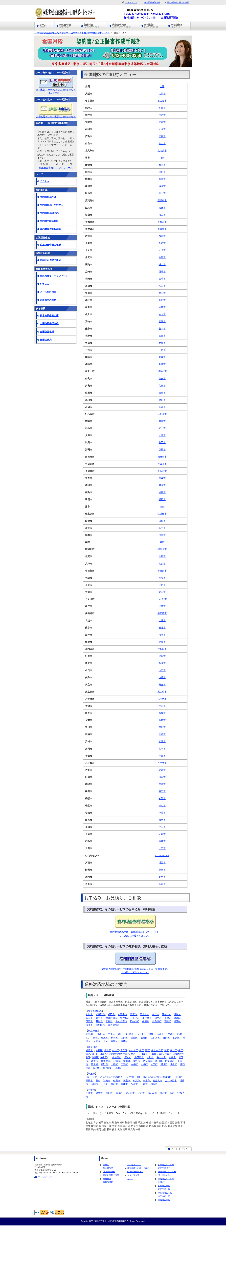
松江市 (162, 606)
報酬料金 (91, 25)
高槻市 (162, 385)
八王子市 (122, 1014)
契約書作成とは (48, 197)
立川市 (89, 1014)
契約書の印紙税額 (49, 221)
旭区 (166, 1050)
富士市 (162, 528)
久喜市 (162, 884)
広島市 (162, 136)
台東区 (166, 1037)
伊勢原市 (169, 1061)
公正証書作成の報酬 (50, 244)
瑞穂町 (167, 1021)
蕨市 (98, 1080)
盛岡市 (162, 485)
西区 (147, 1050)
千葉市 (89, 1093)
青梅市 (109, 1021)
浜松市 (162, 172)
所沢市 (136, 1080)
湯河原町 (108, 1067)
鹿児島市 (162, 200)
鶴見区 (99, 1050)
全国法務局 (46, 339)
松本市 (162, 535)
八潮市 (134, 1084)
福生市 (158, 1018)
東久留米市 (113, 1025)
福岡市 (162, 129)
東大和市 (124, 1018)
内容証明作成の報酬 (50, 260)
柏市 (172, 1093)
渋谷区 (170, 1034)
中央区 (111, 1034)
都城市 (162, 784)
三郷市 (144, 1084)
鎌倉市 (94, 1061)
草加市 (124, 1084)
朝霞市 (116, 1080)
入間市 (94, 1084)
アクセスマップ (45, 1177)
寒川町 (158, 1061)
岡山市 (162, 193)
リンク (130, 1179)
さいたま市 (91, 1077)
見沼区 (123, 1077)
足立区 (96, 1041)
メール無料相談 (48, 292)
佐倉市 (162, 770)
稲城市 (177, 1018)
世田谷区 (130, 1034)
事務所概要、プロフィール (54, 276)
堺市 (162, 157)
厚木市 (127, 1057)
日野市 (89, 1021)
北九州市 (162, 150)
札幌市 (162, 108)
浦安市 (99, 1093)
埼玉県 (91, 1073)
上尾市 (162, 585)
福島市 (162, 492)
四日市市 (162, 456)
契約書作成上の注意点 (51, 205)
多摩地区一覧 (164, 1185)
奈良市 (162, 378)
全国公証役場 (47, 331)
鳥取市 (162, 663)
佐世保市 (162, 513)
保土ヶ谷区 (157, 1050)
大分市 (162, 250)
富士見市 (157, 1080)
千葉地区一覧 (164, 1200)
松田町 (154, 1064)
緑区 (141, 1050)
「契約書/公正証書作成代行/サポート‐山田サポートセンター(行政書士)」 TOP (72, 33)
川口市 (178, 1077)
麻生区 (103, 1057)
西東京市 (144, 1014)
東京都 (89, 1034)
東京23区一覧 (164, 1189)
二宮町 (124, 1064)
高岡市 (162, 748)
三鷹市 (133, 1014)
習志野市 (130, 1093)
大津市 (162, 435)
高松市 (162, 300)
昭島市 (177, 1021)
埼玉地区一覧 (164, 1196)
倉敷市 (162, 243)
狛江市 (155, 1014)
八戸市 (162, 563)
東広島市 (162, 691)
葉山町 (126, 1061)
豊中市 (162, 328)
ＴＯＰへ (44, 181)
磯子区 (95, 1054)
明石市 (162, 499)
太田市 (162, 592)
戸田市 (89, 1080)
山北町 (173, 1064)
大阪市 (162, 93)
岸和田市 (162, 649)
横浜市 (89, 1050)
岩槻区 (166, 1077)
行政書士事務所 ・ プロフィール (56, 167)
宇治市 (162, 706)
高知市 (162, 407)
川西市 (162, 862)
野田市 (162, 869)
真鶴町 (118, 1067)
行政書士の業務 (48, 299)
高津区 (176, 1054)
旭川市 (162, 399)
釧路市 (162, 734)
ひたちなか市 (162, 855)
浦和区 (146, 1077)
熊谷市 (162, 627)
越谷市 (154, 1084)
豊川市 (162, 727)
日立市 (162, 684)
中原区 (168, 1054)
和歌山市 (162, 371)
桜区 (139, 1077)
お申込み (44, 283)
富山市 (162, 285)
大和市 (150, 1057)
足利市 (162, 876)
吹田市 (162, 392)
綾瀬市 (172, 1057)
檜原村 (145, 1021)
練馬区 (104, 1037)
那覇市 (162, 449)
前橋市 (162, 421)
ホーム (106, 1164)
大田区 (141, 1034)
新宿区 (114, 1037)
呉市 (162, 542)
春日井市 (162, 463)
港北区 (107, 1050)
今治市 (162, 812)
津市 (162, 506)
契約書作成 (108, 1168)
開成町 (163, 1064)
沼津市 (162, 634)
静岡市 (162, 186)
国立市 (177, 1014)
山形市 (162, 520)
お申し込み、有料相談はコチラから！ (56, 116)
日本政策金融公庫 (49, 315)
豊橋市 (162, 342)
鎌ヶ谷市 (152, 1093)
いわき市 (162, 414)
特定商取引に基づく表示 (138, 1168)
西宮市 (162, 236)
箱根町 (96, 1067)
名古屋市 (162, 100)
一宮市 (162, 350)
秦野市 (104, 1064)
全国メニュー (164, 1182)
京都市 (162, 122)
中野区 (94, 1037)
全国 (162, 86)
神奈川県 (92, 1047)
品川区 (161, 1034)
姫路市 (162, 207)
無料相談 (107, 1179)
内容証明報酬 (121, 25)
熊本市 (162, 179)
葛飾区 (144, 1037)
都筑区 (115, 1050)
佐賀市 (162, 556)
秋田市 (162, 442)
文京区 (176, 1037)
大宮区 (115, 1077)
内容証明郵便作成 (111, 1175)
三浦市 (116, 1061)
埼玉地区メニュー (166, 1175)
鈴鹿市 (162, 641)
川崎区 (154, 1054)
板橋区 (124, 1041)
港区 (120, 1034)
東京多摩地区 (95, 1011)
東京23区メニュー (166, 1168)
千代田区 (100, 1034)
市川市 (109, 1093)
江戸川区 (155, 1037)
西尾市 (162, 819)
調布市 (89, 1018)
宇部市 (162, 755)
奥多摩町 (156, 1021)
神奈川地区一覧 (165, 1193)
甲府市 (162, 656)
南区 (88, 1054)
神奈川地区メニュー (167, 1171)
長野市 (162, 335)
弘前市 (162, 720)
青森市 (162, 478)
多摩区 (95, 1057)
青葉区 (123, 1050)
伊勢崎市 (162, 613)
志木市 (146, 1080)
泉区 (133, 1054)
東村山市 (100, 1025)
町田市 (111, 1014)
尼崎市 (162, 271)
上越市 (162, 620)
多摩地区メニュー (166, 1164)
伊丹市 (162, 677)
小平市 (135, 1018)
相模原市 (116, 1057)
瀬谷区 (173, 1050)
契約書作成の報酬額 (50, 229)
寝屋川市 (162, 549)
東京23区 (93, 1030)
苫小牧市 (162, 763)
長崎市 (162, 278)
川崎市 (144, 1054)
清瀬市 (89, 1025)
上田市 (162, 848)
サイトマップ (133, 1175)
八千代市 (162, 698)
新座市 (126, 1080)
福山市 (162, 264)
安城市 (162, 741)
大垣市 (162, 834)
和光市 (106, 1080)
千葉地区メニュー (166, 1179)
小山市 (162, 827)
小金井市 (147, 1018)
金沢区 (111, 1054)
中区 (180, 1050)
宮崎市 (162, 321)
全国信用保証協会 (49, 323)
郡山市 (162, 428)
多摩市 (167, 1018)
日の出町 (134, 1021)
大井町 (144, 1064)
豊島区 (114, 1041)
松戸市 (141, 1093)
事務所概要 (108, 1182)
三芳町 (104, 1084)
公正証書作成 (109, 1171)
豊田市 (162, 293)
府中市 (99, 1018)
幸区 (161, 1054)
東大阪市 (162, 229)
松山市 (162, 214)
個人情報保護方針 (135, 1171)
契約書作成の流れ (49, 213)
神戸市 (162, 115)
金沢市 (162, 257)
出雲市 (162, 777)
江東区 (124, 1037)
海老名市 (161, 1057)
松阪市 (162, 798)
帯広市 (162, 805)
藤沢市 (136, 1061)
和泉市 (162, 713)
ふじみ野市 (171, 1080)
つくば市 (162, 599)
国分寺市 (166, 1014)
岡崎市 (162, 357)
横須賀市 (105, 1061)
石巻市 (162, 841)
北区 (105, 1041)
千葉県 (91, 1089)
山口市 (162, 670)
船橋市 (118, 1093)
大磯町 (114, 1064)
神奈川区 (133, 1050)
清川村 (94, 1064)
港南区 (103, 1054)
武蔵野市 (100, 1014)
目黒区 (151, 1034)
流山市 (163, 1093)
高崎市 (162, 364)
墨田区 (134, 1037)
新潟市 (162, 164)
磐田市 (162, 791)
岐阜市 (162, 307)
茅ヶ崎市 (147, 1061)
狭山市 (114, 1084)
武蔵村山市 (111, 1018)
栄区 (118, 1054)
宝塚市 (162, 577)
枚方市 (162, 314)
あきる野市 (121, 1021)
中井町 (134, 1064)
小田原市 (139, 1057)
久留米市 (162, 471)
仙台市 (162, 143)
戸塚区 (125, 1054)
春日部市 (162, 570)
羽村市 (99, 1021)
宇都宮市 (162, 221)
